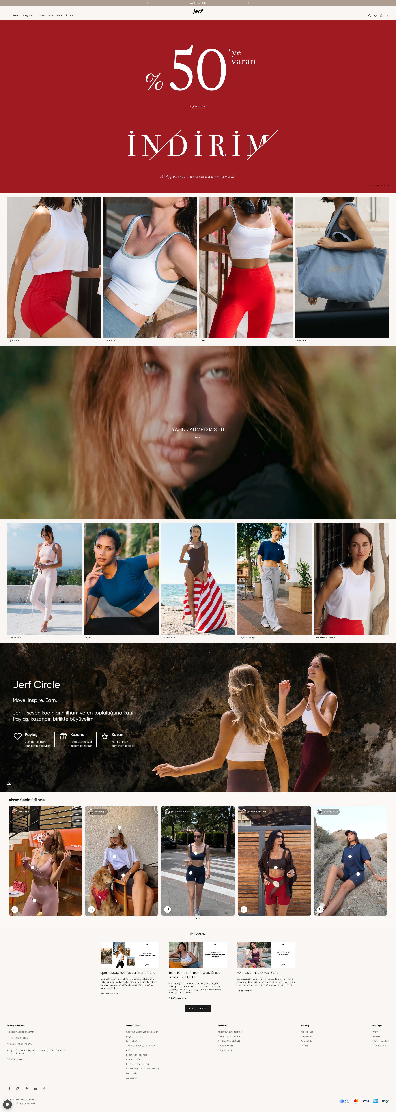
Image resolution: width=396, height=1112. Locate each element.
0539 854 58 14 (25, 1044)
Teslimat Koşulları (226, 1050)
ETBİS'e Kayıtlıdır (14, 1059)
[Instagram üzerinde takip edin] (18, 1089)
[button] (196, 918)
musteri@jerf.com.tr (25, 1031)
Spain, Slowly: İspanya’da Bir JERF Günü (128, 973)
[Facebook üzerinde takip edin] (9, 1089)
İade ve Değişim (133, 1041)
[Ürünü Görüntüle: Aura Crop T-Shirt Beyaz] (114, 856)
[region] (198, 106)
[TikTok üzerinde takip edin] (44, 1089)
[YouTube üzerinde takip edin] (35, 1089)
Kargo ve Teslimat (134, 1036)
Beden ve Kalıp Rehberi (136, 1054)
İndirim (69, 15)
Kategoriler (28, 15)
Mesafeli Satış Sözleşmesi (230, 1031)
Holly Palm (11, 1103)
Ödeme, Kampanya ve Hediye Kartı (142, 1045)
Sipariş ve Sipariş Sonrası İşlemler (142, 1031)
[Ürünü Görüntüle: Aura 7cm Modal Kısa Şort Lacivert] (190, 872)
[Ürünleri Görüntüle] (14, 909)
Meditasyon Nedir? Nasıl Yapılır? (259, 973)
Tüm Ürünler (306, 1041)
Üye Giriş (376, 1036)
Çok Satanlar (307, 1036)
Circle (59, 15)
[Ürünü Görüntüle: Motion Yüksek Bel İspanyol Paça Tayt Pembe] (34, 900)
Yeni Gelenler (13, 15)
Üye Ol (375, 1031)
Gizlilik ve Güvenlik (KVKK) (229, 1041)
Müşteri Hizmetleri (380, 1041)
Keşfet (198, 437)
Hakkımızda (131, 1073)
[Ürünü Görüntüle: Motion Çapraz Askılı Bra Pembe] (32, 867)
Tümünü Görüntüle (198, 1008)
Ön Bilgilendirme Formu (229, 1036)
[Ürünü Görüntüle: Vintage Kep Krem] (119, 827)
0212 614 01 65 (21, 1038)
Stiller (51, 15)
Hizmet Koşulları (225, 1045)
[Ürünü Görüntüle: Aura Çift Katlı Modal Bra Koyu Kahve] (275, 867)
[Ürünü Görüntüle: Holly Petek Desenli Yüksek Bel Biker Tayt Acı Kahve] (123, 875)
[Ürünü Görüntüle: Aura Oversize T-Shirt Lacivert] (349, 856)
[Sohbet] (7, 1104)
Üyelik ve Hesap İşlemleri (137, 1064)
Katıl (9, 783)
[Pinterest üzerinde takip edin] (26, 1089)
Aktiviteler (40, 15)
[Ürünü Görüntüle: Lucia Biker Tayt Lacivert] (358, 873)
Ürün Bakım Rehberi (135, 1059)
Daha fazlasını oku (109, 993)
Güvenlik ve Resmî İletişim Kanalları (142, 1068)
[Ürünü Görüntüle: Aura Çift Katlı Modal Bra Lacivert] (195, 853)
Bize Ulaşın (131, 1050)
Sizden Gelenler (379, 1045)
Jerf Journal (131, 1077)
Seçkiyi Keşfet (198, 179)
